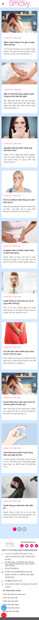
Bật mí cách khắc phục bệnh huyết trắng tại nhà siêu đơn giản (19, 95)
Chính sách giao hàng (11, 604)
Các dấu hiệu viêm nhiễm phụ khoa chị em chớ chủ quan (18, 352)
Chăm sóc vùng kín (12, 38)
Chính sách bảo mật (10, 598)
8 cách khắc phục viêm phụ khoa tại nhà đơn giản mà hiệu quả (19, 403)
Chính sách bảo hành (10, 601)
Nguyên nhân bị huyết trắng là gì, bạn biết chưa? (18, 149)
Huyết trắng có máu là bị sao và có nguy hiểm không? (18, 302)
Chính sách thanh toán (11, 608)
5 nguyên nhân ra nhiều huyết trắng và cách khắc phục (18, 251)
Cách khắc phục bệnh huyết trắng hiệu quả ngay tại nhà (18, 453)
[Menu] (3, 3)
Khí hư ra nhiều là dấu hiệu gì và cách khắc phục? (19, 201)
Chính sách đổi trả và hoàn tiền (14, 594)
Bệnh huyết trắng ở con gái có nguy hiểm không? (19, 43)
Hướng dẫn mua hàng (11, 611)
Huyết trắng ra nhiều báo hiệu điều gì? (18, 506)
